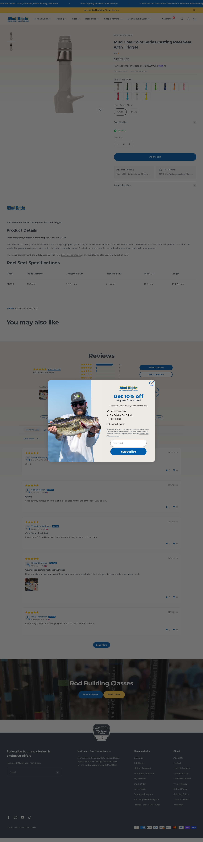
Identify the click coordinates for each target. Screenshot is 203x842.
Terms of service (113, 436)
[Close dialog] (151, 383)
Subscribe (128, 451)
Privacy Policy (144, 433)
